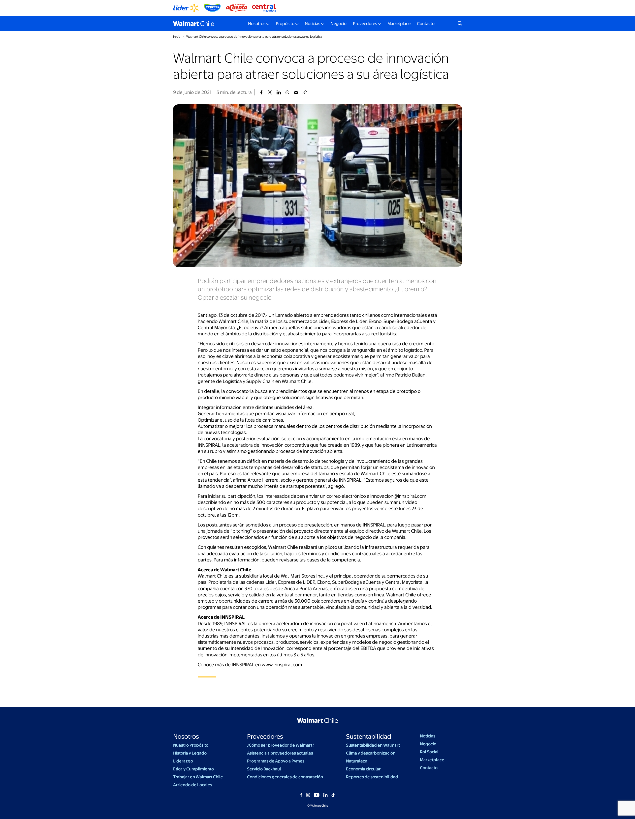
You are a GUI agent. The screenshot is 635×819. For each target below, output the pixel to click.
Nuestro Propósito (190, 745)
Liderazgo (183, 761)
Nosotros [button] (256, 23)
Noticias (427, 735)
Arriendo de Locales (192, 784)
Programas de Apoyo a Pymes (275, 761)
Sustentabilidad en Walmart (373, 745)
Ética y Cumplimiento (193, 768)
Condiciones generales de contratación (285, 776)
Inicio (177, 36)
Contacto (426, 23)
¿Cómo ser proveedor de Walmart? (280, 745)
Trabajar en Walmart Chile (198, 776)
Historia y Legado (190, 753)
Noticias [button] (312, 23)
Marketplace (399, 23)
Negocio (339, 23)
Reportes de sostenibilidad (372, 776)
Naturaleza (356, 761)
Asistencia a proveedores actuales (280, 753)
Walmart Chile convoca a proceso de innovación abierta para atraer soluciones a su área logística (254, 36)
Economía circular (363, 768)
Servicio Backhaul (264, 768)
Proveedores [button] (365, 23)
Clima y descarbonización (370, 753)
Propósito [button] (285, 23)
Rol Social (429, 751)
